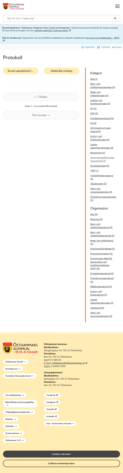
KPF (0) (94, 113)
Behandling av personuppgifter (19, 402)
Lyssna (118, 47)
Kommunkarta (12, 433)
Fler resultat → (41, 115)
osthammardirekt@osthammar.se (68, 363)
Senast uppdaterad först (22, 70)
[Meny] (117, 6)
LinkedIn (50, 416)
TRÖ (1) (94, 170)
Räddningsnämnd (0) (101, 286)
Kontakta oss (11, 368)
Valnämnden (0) (98, 183)
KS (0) (93, 123)
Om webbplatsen (13, 395)
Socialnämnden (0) (99, 165)
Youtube (50, 409)
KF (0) (93, 108)
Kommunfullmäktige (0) (102, 248)
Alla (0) (94, 214)
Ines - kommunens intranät (58, 423)
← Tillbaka (41, 96)
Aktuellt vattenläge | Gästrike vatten (51, 30)
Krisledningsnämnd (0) (102, 118)
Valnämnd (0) (97, 307)
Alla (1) (94, 78)
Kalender (9, 426)
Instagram (51, 402)
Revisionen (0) (97, 152)
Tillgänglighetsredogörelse (17, 412)
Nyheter (9, 419)
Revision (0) (96, 219)
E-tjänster (105, 47)
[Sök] (115, 18)
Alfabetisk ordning (61, 70)
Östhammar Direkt (14, 361)
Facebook (51, 395)
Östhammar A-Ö (13, 440)
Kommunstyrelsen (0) (101, 253)
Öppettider (89, 47)
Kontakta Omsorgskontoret (18, 375)
